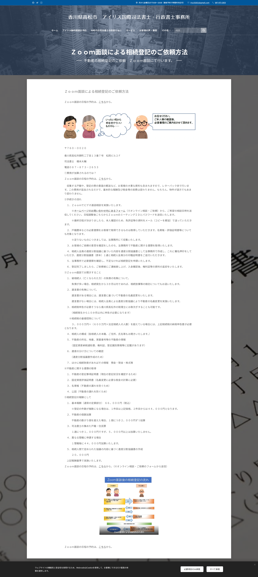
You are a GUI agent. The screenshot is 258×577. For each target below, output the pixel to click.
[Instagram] (41, 2)
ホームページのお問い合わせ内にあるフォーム (100, 210)
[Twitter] (37, 2)
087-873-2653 (220, 2)
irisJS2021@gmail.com (199, 2)
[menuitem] (55, 30)
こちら (102, 102)
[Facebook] (33, 2)
